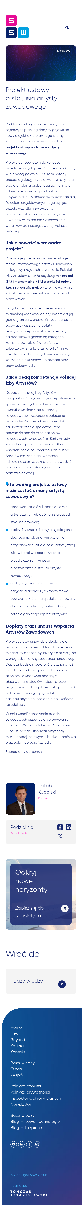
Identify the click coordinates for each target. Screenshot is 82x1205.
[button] (69, 27)
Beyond (17, 1039)
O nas (16, 1069)
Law (14, 1033)
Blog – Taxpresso (27, 1127)
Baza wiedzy (22, 1062)
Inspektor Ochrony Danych (35, 1098)
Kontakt (18, 1051)
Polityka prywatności (30, 1092)
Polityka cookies (25, 1086)
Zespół (16, 1075)
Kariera (17, 1045)
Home (16, 1027)
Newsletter (20, 1104)
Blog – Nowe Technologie (35, 1121)
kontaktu (38, 752)
